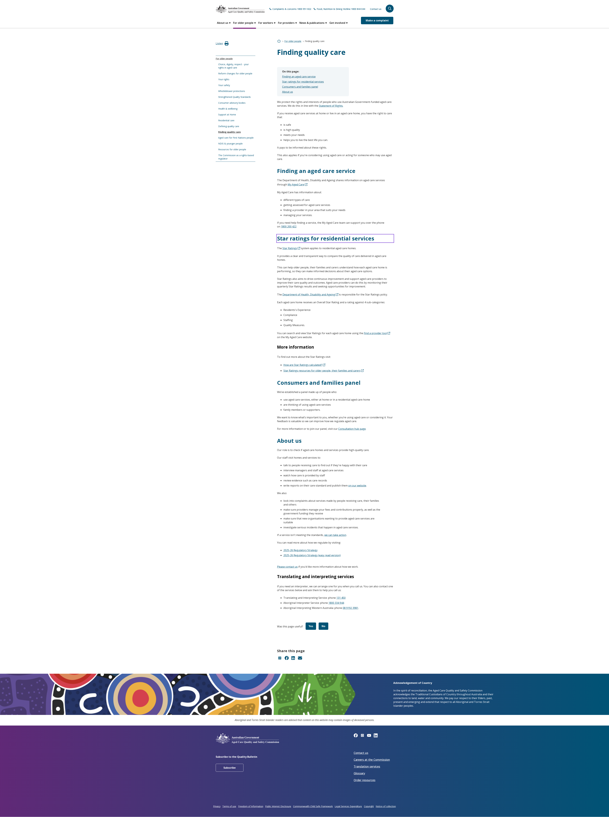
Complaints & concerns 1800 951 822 (291, 8)
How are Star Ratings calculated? (302, 365)
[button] (390, 9)
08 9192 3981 (350, 608)
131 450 (341, 598)
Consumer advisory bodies (232, 102)
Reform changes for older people (235, 73)
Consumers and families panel (300, 86)
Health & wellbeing (227, 108)
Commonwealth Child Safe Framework (313, 806)
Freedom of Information (250, 806)
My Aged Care (296, 184)
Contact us (375, 8)
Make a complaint (377, 20)
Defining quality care (228, 126)
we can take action (335, 535)
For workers (265, 23)
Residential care (226, 120)
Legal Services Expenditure (348, 806)
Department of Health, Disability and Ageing (308, 294)
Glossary (359, 773)
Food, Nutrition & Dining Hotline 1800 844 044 (341, 8)
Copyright (369, 806)
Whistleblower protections (231, 91)
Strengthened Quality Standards (234, 96)
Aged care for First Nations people (236, 137)
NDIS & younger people (230, 143)
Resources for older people (232, 149)
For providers (286, 23)
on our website (357, 485)
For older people (243, 23)
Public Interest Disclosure (278, 806)
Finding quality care (229, 131)
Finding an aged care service (299, 76)
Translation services (367, 766)
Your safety (224, 85)
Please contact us (287, 566)
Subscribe (229, 767)
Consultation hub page (352, 429)
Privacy (216, 806)
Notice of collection (386, 806)
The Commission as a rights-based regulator (236, 157)
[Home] (240, 9)
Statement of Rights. (331, 105)
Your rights (223, 79)
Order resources (364, 780)
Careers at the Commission (372, 760)
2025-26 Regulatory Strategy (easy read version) (312, 555)
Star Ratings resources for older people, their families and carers (321, 370)
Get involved (337, 23)
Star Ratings (289, 248)
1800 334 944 (336, 603)
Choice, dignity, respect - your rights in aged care (233, 66)
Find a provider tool (375, 333)
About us (222, 23)
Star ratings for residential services (303, 81)
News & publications (311, 23)
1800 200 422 (288, 226)
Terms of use (229, 806)
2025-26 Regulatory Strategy (300, 550)
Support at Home (227, 114)
